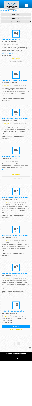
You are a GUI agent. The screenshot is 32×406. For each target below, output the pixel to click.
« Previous (16, 340)
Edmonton (6, 85)
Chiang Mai (6, 316)
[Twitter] (17, 358)
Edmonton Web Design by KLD (16, 354)
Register (16, 326)
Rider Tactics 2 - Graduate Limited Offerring (15, 80)
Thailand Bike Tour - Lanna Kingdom (13, 311)
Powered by (27, 347)
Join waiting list (16, 61)
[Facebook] (14, 358)
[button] (26, 5)
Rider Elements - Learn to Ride (11, 39)
